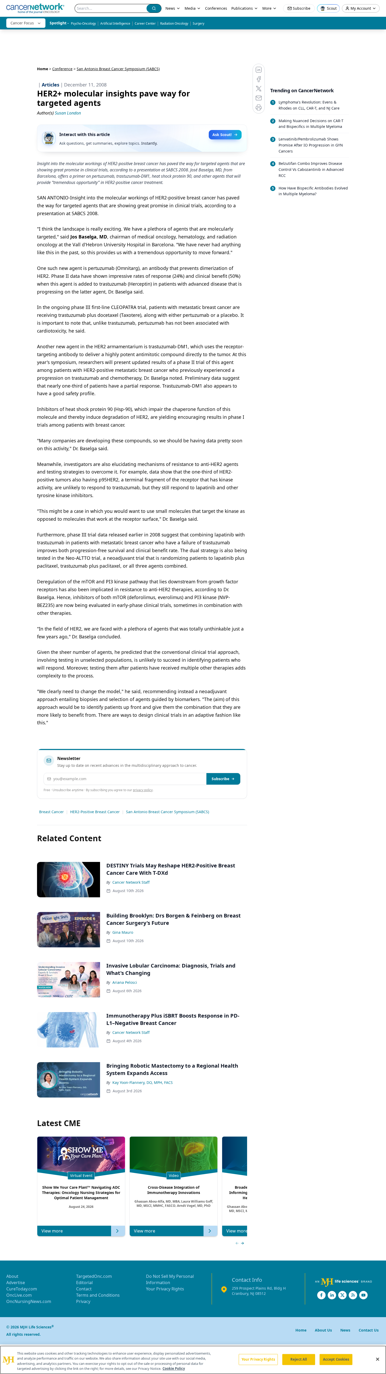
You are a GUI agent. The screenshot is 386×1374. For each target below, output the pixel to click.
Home (42, 68)
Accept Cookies (336, 1359)
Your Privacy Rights (165, 1289)
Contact (84, 1289)
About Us (323, 1330)
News (170, 8)
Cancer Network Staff (131, 882)
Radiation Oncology (174, 23)
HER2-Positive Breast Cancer (95, 811)
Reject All (298, 1359)
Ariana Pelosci (124, 982)
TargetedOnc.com (94, 1276)
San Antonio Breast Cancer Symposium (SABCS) (167, 811)
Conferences (216, 8)
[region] (193, 1360)
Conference (62, 68)
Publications (242, 8)
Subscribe (220, 778)
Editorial (84, 1282)
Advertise (15, 1282)
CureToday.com (21, 1289)
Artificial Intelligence (115, 23)
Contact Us (369, 1330)
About (12, 1276)
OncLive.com (19, 1295)
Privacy (83, 1301)
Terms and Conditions (98, 1295)
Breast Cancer (51, 811)
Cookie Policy (174, 1368)
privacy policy (143, 790)
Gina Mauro (122, 932)
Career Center (145, 23)
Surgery (198, 23)
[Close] (377, 1359)
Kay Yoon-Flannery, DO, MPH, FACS (142, 1082)
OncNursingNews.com (28, 1301)
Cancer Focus (22, 22)
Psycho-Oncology (83, 23)
